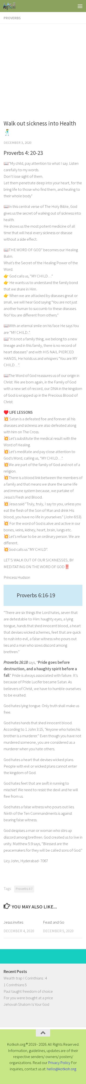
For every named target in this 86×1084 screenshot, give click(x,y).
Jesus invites (13, 922)
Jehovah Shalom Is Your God (26, 1004)
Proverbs (12, 17)
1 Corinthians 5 (15, 984)
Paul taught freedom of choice (28, 991)
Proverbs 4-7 (24, 889)
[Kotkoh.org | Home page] (11, 6)
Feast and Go (53, 922)
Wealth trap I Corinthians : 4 (25, 978)
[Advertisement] (43, 69)
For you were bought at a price (28, 997)
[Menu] (80, 6)
